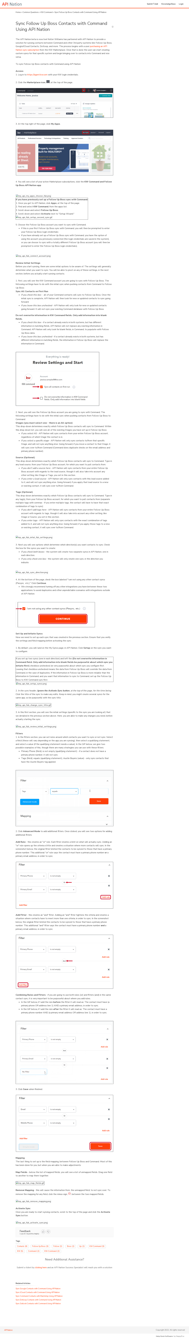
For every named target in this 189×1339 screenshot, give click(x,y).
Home (18, 12)
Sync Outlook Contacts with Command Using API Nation (38, 1303)
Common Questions (31, 12)
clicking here (41, 1267)
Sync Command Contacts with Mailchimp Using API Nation (39, 1296)
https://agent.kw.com (37, 74)
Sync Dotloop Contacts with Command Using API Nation (38, 1300)
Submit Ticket (152, 4)
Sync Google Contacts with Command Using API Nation (38, 1288)
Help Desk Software (164, 1336)
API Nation (8, 1330)
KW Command (47, 12)
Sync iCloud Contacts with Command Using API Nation (38, 1292)
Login (181, 4)
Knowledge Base (168, 4)
